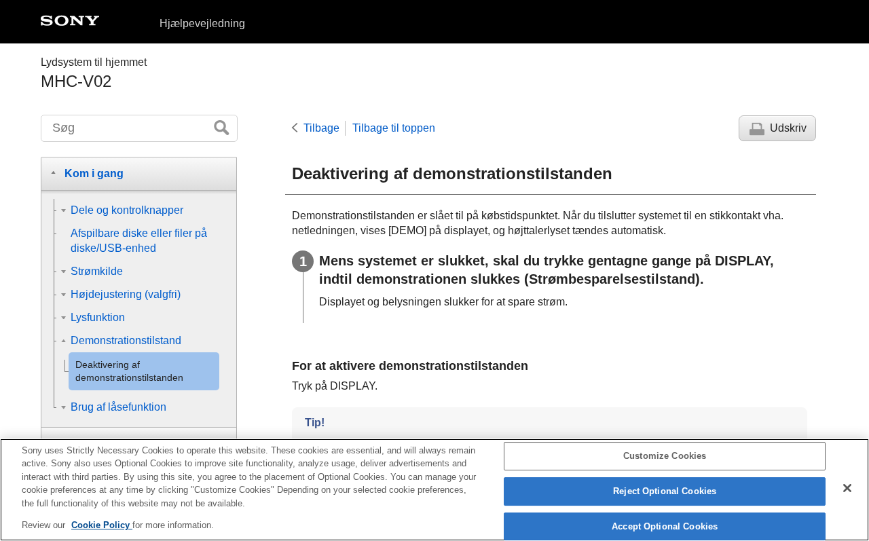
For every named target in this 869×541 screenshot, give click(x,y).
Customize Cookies (664, 456)
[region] (434, 490)
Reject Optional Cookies (664, 491)
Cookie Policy (101, 525)
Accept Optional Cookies (665, 526)
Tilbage (321, 128)
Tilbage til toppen (393, 128)
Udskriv (788, 128)
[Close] (847, 488)
